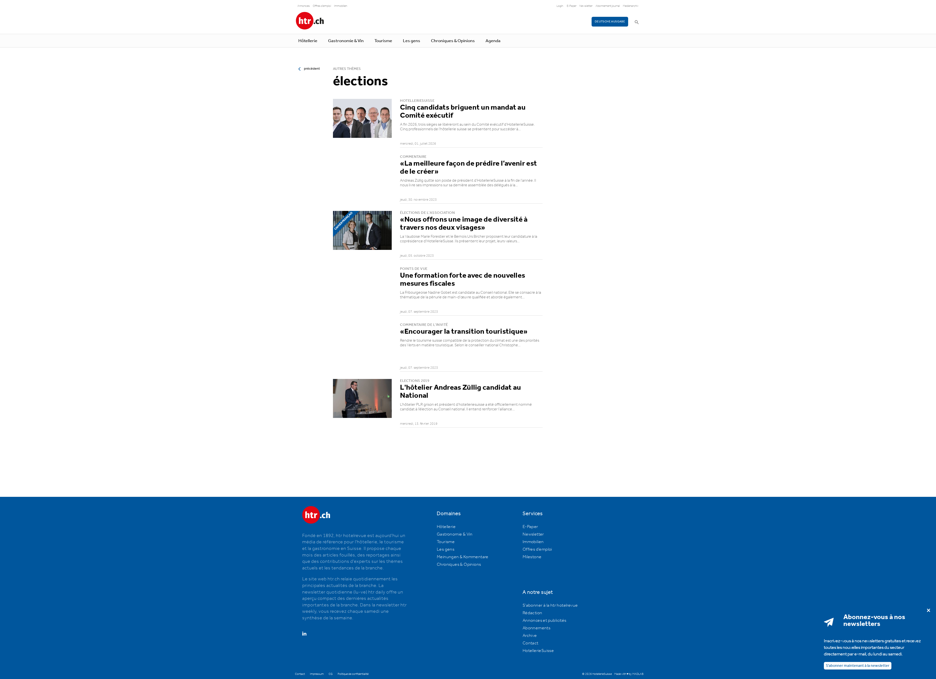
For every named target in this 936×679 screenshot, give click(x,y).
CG (331, 674)
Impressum (317, 674)
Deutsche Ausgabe (610, 21)
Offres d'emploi (322, 6)
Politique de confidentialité (353, 674)
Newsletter (586, 6)
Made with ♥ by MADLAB (629, 674)
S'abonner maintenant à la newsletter (857, 665)
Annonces (303, 6)
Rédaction (532, 613)
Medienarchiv (631, 6)
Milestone (532, 557)
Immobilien (340, 6)
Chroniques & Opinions (453, 41)
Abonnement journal (607, 6)
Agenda (493, 41)
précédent (312, 68)
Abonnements (536, 628)
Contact (530, 643)
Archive (530, 635)
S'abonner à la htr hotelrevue (550, 605)
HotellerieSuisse (538, 650)
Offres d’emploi (537, 549)
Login (559, 6)
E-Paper (571, 6)
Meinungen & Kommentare (462, 557)
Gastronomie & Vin (346, 41)
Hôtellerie (307, 41)
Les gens (411, 41)
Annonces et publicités (544, 620)
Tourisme (383, 41)
